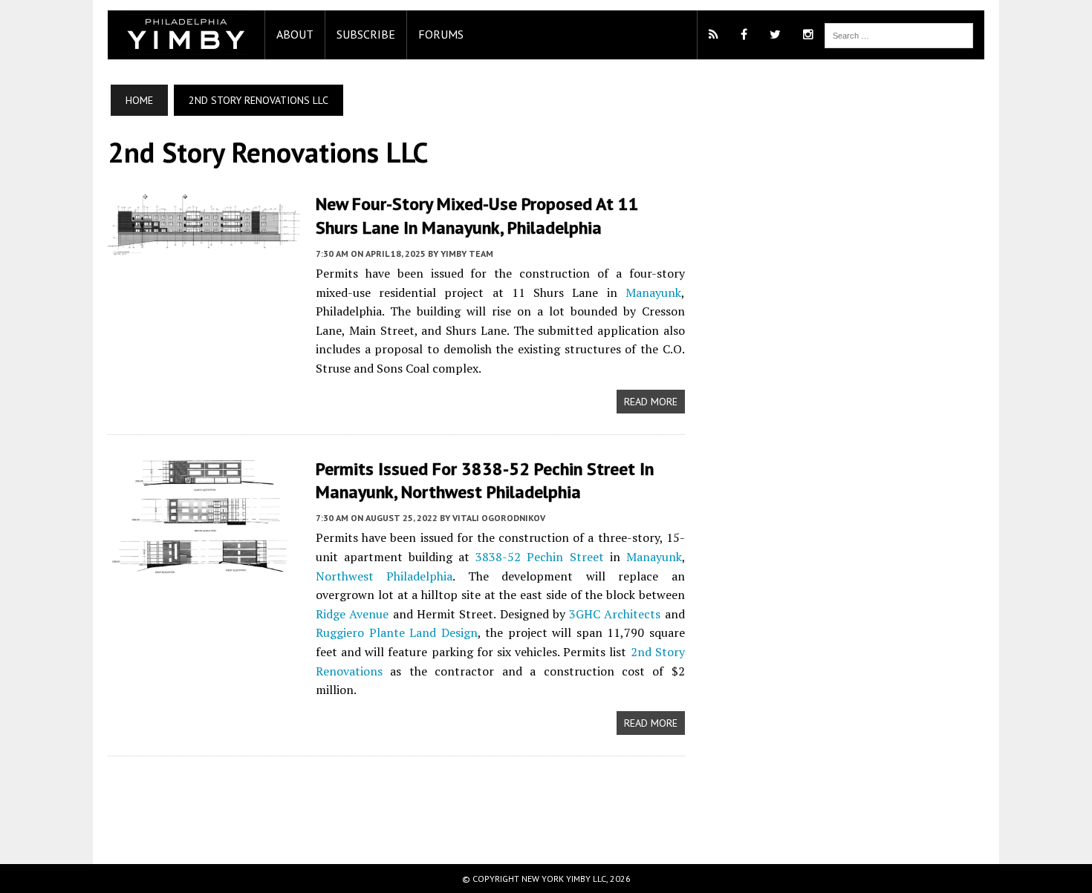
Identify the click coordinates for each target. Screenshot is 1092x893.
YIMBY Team (467, 253)
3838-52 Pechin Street (539, 557)
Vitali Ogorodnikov (498, 517)
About (294, 34)
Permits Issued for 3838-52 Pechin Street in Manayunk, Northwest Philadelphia (485, 480)
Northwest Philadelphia (384, 576)
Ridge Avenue (352, 614)
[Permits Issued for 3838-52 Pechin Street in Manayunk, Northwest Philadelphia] (204, 563)
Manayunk (653, 292)
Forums (441, 34)
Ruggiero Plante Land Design (397, 632)
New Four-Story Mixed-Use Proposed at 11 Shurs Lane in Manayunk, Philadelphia (477, 215)
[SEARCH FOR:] (899, 34)
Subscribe (366, 34)
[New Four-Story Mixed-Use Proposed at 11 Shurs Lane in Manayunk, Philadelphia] (204, 246)
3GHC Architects (614, 614)
